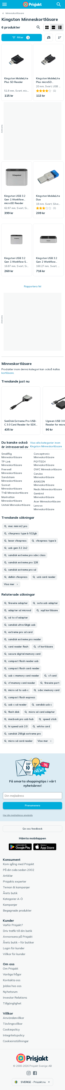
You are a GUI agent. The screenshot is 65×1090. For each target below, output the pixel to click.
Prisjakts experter (14, 881)
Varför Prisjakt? (13, 925)
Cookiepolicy (11, 1029)
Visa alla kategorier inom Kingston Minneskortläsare (46, 444)
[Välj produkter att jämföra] (49, 37)
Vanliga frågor (12, 974)
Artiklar (8, 875)
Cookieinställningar (16, 1041)
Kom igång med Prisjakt (18, 864)
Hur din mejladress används (18, 815)
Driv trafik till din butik (17, 931)
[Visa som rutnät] (47, 27)
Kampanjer (10, 904)
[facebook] (34, 1073)
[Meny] (4, 4)
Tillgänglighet (12, 1003)
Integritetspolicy (14, 1035)
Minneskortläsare (15, 13)
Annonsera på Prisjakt (17, 936)
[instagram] (28, 1073)
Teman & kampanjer (16, 887)
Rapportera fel (32, 286)
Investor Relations (15, 997)
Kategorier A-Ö (13, 899)
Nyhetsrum (10, 992)
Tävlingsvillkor (12, 1023)
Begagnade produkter (17, 910)
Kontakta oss (11, 980)
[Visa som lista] (53, 27)
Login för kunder (13, 948)
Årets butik (10, 893)
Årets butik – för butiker (18, 942)
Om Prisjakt (10, 968)
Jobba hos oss (12, 986)
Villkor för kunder (14, 954)
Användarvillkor (13, 1018)
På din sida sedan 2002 (18, 870)
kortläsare (7, 373)
